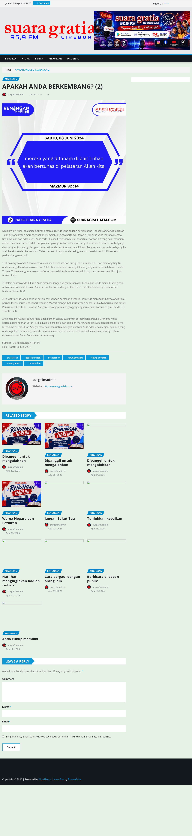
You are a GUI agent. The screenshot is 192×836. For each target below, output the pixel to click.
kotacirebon (54, 357)
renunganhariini (75, 357)
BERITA (39, 58)
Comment (8, 679)
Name (6, 706)
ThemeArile (74, 779)
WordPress (45, 779)
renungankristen (98, 357)
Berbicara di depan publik (103, 578)
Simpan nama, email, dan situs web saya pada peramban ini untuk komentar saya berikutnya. (58, 736)
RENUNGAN (55, 58)
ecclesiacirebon (33, 357)
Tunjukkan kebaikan (104, 518)
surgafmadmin (16, 94)
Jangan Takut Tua (60, 518)
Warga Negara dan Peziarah (18, 520)
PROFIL (25, 58)
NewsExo (59, 779)
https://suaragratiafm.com (58, 386)
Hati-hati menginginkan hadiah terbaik (21, 580)
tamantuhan (35, 363)
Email (6, 721)
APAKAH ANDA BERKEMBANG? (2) (32, 69)
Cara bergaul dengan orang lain (62, 578)
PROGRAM (73, 58)
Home (8, 69)
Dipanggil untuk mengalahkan (16, 458)
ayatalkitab (12, 357)
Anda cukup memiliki (20, 639)
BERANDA (10, 58)
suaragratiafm (14, 363)
